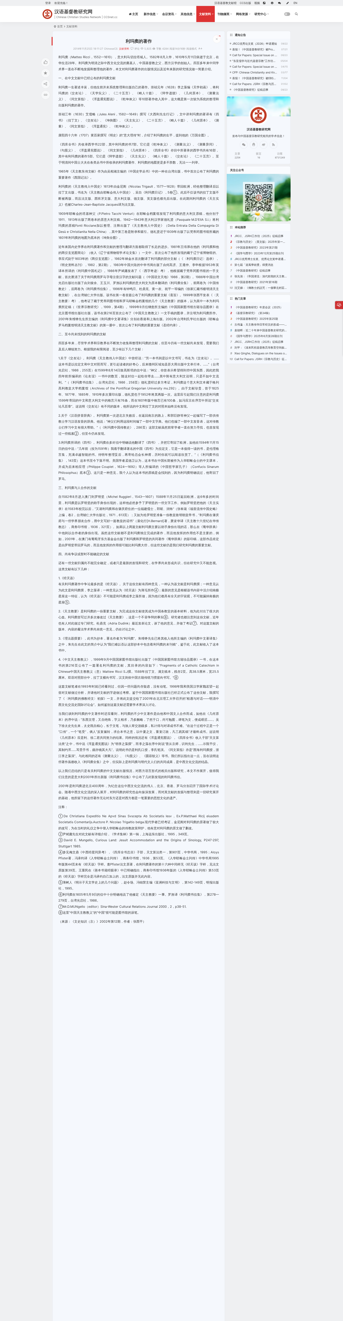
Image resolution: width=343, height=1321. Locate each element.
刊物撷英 (223, 14)
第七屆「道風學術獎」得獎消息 (253, 264)
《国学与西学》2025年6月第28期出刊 (258, 336)
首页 (60, 26)
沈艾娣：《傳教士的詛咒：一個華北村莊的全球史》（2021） (272, 287)
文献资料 (205, 14)
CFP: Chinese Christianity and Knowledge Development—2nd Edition (254, 72)
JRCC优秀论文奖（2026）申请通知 (254, 43)
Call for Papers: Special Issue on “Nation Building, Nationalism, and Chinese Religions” (254, 55)
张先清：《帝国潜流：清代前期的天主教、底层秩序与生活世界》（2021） (280, 276)
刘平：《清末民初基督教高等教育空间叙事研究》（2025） (271, 347)
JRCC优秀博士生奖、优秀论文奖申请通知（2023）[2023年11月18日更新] (280, 259)
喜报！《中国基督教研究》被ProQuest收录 (254, 49)
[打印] (153, 48)
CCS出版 (245, 3)
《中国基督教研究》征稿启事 (250, 89)
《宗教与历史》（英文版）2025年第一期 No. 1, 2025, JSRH (272, 241)
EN (295, 3)
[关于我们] (273, 3)
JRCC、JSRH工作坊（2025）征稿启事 (258, 236)
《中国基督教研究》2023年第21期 (255, 247)
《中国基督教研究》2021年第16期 (255, 282)
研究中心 (260, 14)
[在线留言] (280, 3)
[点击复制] (254, 145)
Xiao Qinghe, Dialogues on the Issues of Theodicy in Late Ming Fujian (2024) (283, 353)
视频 (257, 3)
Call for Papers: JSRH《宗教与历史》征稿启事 (254, 84)
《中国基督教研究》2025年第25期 (256, 318)
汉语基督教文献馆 (225, 3)
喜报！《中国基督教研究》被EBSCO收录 (254, 78)
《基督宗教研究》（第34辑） (252, 313)
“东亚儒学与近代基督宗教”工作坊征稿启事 (254, 61)
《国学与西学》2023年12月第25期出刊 (259, 253)
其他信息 (187, 14)
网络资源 (242, 14)
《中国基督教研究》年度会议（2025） (258, 307)
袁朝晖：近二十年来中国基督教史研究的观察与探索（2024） (272, 330)
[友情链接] (265, 3)
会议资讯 (168, 14)
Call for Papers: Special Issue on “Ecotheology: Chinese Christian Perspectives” (254, 66)
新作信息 (150, 14)
